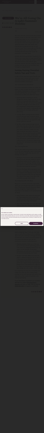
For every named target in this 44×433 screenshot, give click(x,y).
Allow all (35, 223)
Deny (22, 223)
